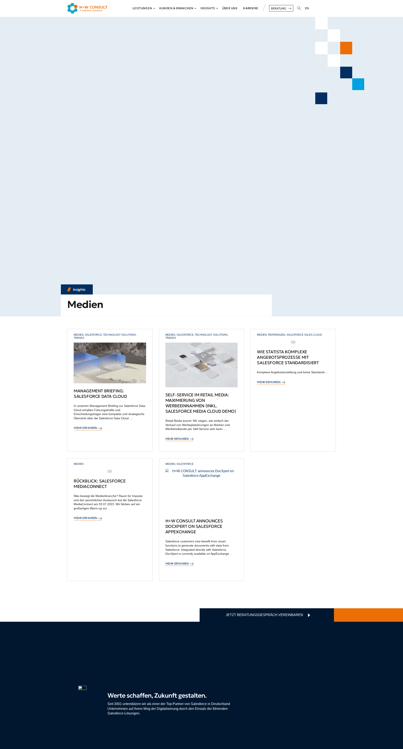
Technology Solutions (119, 334)
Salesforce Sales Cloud (304, 334)
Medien (79, 334)
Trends (79, 337)
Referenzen (276, 334)
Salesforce (93, 334)
